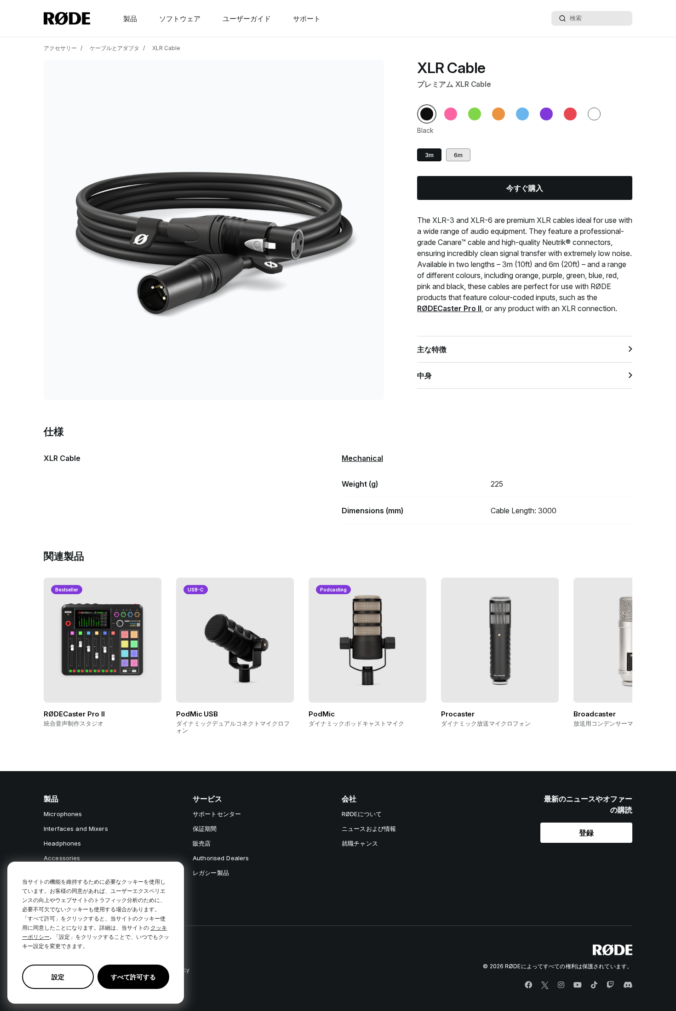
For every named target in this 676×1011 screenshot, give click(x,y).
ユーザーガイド (247, 18)
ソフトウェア (180, 18)
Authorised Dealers (221, 858)
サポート (307, 18)
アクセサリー (60, 48)
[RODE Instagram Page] (561, 985)
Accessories (62, 858)
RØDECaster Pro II (449, 308)
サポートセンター (217, 814)
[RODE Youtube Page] (577, 985)
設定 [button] (58, 977)
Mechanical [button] (362, 458)
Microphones (63, 814)
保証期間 (205, 828)
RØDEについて (362, 814)
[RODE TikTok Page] (594, 985)
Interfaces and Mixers (76, 828)
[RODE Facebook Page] (528, 985)
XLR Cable (166, 48)
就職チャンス (360, 843)
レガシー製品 (211, 872)
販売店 (202, 843)
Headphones (62, 843)
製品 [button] (130, 18)
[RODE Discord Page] (627, 985)
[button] (426, 114)
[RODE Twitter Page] (545, 985)
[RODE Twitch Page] (610, 985)
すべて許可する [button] (133, 977)
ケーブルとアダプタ (114, 48)
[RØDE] (67, 18)
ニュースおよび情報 (369, 828)
